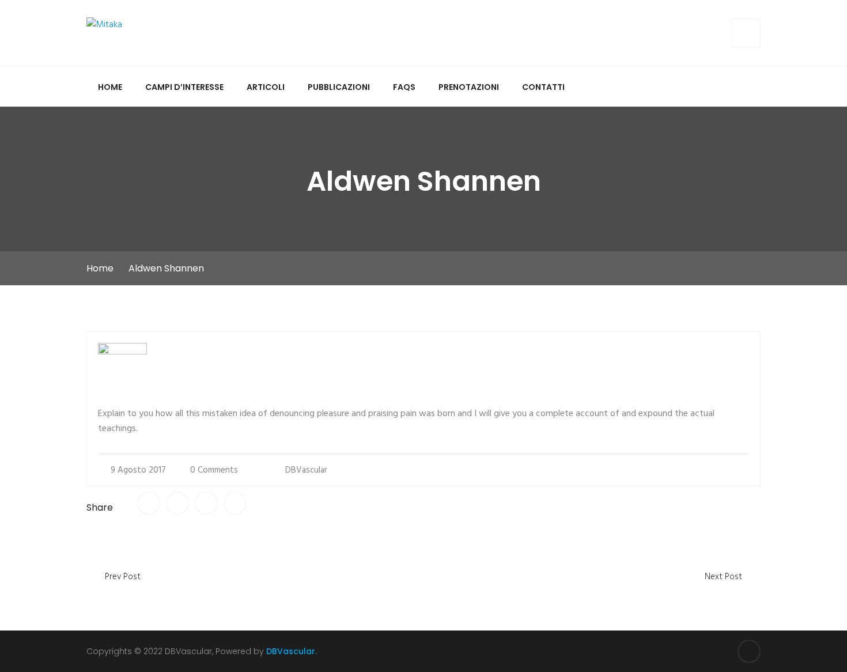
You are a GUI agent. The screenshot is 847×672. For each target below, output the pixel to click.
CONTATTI (543, 87)
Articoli (266, 87)
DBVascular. (291, 651)
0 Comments (214, 470)
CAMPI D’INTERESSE (184, 87)
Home (110, 87)
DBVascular (306, 470)
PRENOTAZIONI (468, 87)
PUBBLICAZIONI (339, 87)
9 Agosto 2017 (138, 470)
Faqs (404, 87)
